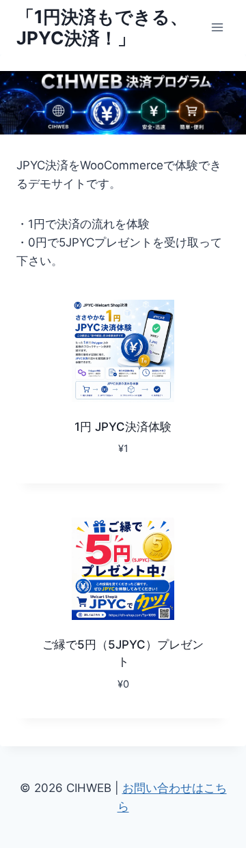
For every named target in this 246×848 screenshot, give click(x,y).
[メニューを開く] (217, 27)
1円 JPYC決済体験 (123, 427)
